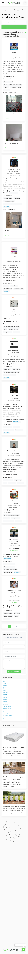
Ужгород (5, 718)
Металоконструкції (8, 81)
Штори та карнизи (8, 616)
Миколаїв (5, 692)
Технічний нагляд (8, 572)
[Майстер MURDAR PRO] (14, 389)
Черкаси (5, 701)
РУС (15, 5)
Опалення (6, 87)
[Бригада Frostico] (14, 46)
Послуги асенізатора (8, 520)
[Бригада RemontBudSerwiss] (14, 163)
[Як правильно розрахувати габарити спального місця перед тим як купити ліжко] (14, 737)
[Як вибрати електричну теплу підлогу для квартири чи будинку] (14, 768)
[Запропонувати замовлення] (15, 41)
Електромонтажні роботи (10, 375)
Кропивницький (7, 708)
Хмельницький (7, 706)
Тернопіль (5, 713)
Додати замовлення (14, 27)
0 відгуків (16, 55)
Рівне (4, 710)
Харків (4, 683)
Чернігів (5, 699)
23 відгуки (16, 592)
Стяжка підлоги (16, 369)
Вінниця (5, 694)
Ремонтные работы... (11, 114)
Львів (4, 690)
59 (16, 626)
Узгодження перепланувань (10, 569)
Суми (4, 703)
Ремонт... (7, 230)
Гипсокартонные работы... (12, 143)
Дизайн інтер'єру (8, 288)
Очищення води (7, 332)
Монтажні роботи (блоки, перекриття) (13, 84)
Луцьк (4, 717)
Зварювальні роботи (16, 87)
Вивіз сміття (17, 198)
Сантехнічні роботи (8, 429)
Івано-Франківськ (7, 715)
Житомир (5, 704)
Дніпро (5, 685)
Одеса (4, 687)
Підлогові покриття (8, 480)
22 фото (7, 235)
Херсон (5, 696)
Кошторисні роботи (18, 288)
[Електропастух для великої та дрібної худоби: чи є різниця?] (14, 797)
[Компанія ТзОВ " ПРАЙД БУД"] (14, 344)
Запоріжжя (6, 689)
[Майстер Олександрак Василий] (14, 584)
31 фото (7, 148)
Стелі (5, 482)
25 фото (7, 119)
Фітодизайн (17, 613)
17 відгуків (16, 541)
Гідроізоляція (18, 480)
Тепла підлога (14, 285)
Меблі (5, 329)
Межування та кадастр (9, 566)
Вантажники (16, 427)
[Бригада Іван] (14, 303)
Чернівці (5, 711)
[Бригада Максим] (14, 494)
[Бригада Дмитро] (14, 250)
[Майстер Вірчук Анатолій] (14, 532)
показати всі (6, 90)
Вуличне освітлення (13, 329)
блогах (14, 725)
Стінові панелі (7, 369)
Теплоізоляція (18, 429)
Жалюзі (16, 616)
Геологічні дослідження (9, 564)
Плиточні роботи (8, 198)
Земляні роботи (7, 427)
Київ (4, 681)
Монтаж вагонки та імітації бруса (11, 326)
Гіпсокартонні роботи (9, 201)
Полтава (5, 697)
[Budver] (14, 2)
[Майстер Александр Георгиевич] (14, 444)
